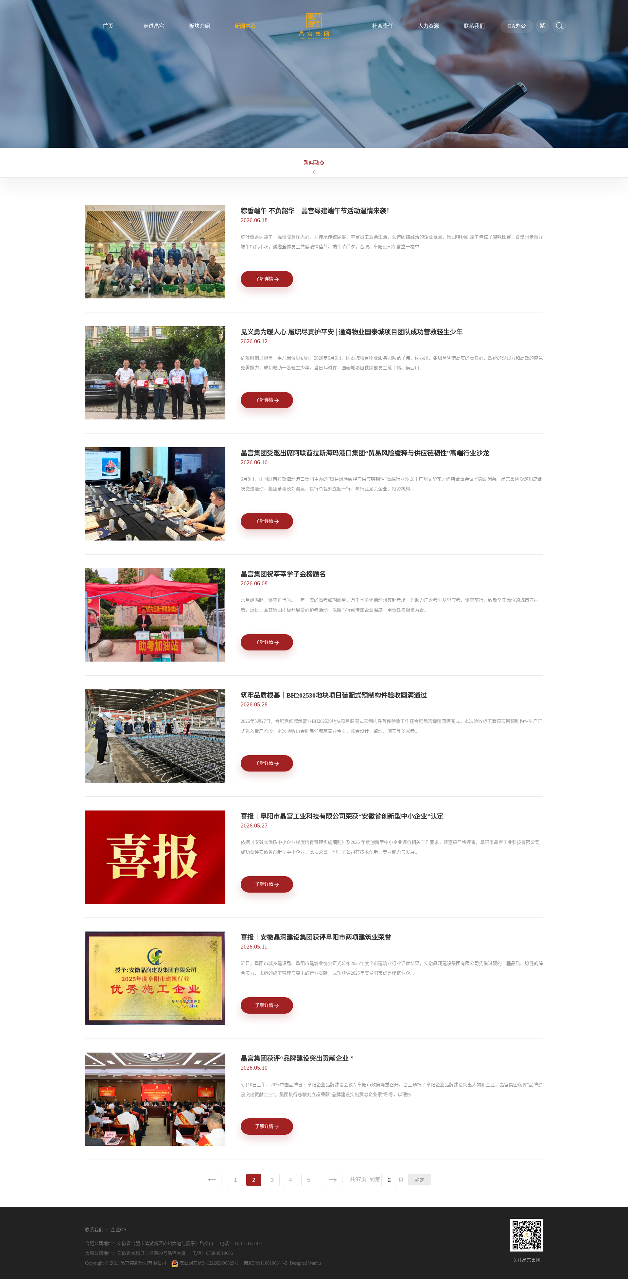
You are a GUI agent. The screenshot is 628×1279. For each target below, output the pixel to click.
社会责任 (382, 26)
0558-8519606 (219, 1253)
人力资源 (428, 26)
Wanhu (314, 1263)
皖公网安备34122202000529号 (208, 1263)
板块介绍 (199, 26)
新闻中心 (245, 26)
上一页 (211, 1180)
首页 (108, 26)
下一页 (332, 1180)
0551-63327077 (248, 1243)
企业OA (119, 1229)
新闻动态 (314, 162)
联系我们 (474, 26)
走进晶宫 (153, 26)
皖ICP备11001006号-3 (265, 1263)
